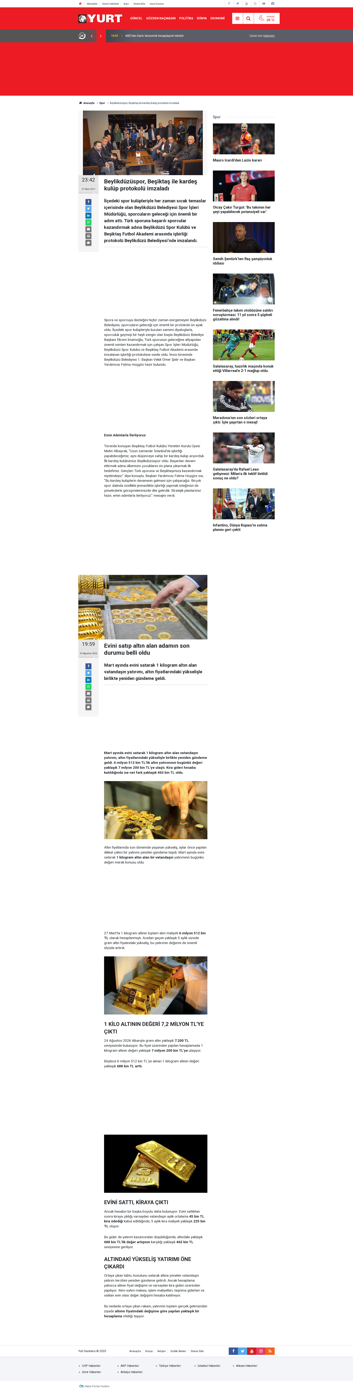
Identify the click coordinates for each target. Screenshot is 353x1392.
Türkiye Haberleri (170, 1366)
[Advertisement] (176, 70)
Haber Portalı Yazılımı (97, 1386)
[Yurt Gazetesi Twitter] (238, 3)
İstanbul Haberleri (209, 1366)
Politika (186, 18)
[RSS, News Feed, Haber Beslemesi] (270, 1351)
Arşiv (126, 3)
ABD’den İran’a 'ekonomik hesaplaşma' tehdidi (154, 36)
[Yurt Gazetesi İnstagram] (255, 3)
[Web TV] (264, 3)
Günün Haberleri (110, 3)
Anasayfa (135, 1351)
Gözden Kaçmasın (161, 18)
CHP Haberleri (91, 1366)
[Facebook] (88, 202)
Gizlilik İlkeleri (178, 1351)
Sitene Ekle (139, 3)
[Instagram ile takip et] (260, 1351)
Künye (149, 1351)
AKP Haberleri (130, 1366)
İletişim (161, 1351)
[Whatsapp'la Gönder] (88, 222)
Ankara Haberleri (246, 1366)
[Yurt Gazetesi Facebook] (229, 3)
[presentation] (91, 36)
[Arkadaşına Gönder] (88, 229)
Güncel (136, 18)
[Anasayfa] (80, 3)
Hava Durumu (157, 3)
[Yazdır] (88, 236)
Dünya (202, 18)
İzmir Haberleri (91, 1372)
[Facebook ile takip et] (233, 1351)
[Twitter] (88, 209)
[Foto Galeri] (273, 3)
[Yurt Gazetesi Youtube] (247, 3)
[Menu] (237, 18)
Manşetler (92, 3)
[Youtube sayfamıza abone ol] (251, 1351)
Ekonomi (218, 18)
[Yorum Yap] (88, 243)
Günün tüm (262, 36)
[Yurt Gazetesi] (100, 18)
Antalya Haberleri (131, 1372)
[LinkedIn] (88, 216)
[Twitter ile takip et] (242, 1351)
